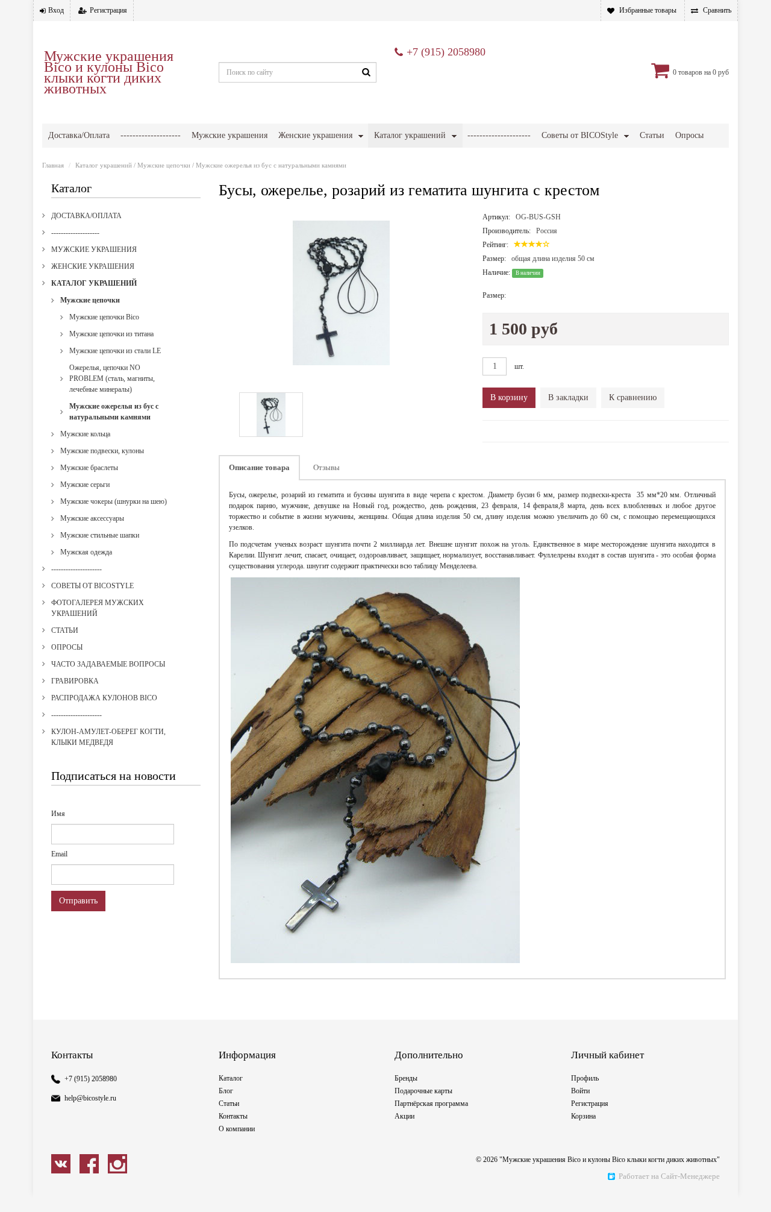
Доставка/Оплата (79, 135)
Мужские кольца (85, 434)
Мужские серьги (85, 484)
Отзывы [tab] (326, 467)
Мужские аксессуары (92, 518)
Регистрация (108, 10)
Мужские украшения (229, 135)
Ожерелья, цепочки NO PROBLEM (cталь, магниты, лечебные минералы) (112, 378)
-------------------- (150, 135)
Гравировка (75, 681)
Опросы (689, 135)
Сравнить (717, 10)
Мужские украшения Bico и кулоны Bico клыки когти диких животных (108, 72)
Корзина (583, 1116)
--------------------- (499, 135)
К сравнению (633, 397)
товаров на (694, 72)
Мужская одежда (86, 552)
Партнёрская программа (431, 1103)
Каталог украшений (410, 135)
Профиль (585, 1078)
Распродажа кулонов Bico (104, 698)
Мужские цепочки (163, 165)
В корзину (509, 397)
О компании (237, 1129)
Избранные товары (647, 10)
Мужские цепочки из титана (111, 334)
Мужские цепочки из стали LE (115, 351)
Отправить (78, 900)
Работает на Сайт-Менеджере (669, 1176)
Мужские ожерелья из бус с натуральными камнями (271, 165)
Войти (580, 1091)
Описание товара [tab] (259, 467)
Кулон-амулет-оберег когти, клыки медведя (108, 737)
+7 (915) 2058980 (446, 52)
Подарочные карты (423, 1091)
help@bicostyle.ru (90, 1098)
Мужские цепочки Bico (104, 317)
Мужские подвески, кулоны (102, 451)
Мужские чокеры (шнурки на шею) (113, 501)
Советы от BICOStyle (580, 135)
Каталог (231, 1078)
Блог (226, 1091)
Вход (56, 10)
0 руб (721, 72)
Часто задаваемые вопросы (108, 664)
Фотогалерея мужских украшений (97, 608)
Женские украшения (315, 135)
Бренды (406, 1078)
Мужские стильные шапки (99, 535)
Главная (53, 165)
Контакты (233, 1116)
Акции (404, 1116)
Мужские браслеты (89, 467)
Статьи (652, 135)
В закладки (568, 397)
